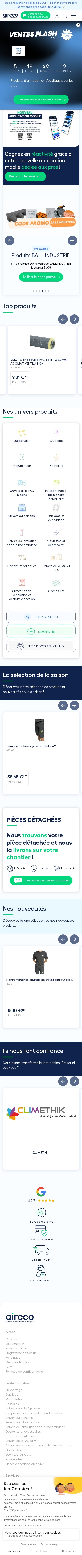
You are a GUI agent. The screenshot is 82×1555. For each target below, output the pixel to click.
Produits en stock (18, 1383)
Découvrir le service (24, 176)
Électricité (12, 1403)
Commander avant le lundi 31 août (39, 99)
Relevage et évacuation (22, 1422)
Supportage (14, 1390)
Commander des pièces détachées (46, 880)
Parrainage (13, 1357)
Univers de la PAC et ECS (22, 1440)
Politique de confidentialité (24, 1371)
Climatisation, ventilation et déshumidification (38, 1445)
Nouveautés (14, 1459)
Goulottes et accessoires (23, 1431)
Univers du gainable (19, 1417)
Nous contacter (16, 1348)
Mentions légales (17, 1362)
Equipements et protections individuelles (34, 1413)
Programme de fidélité (21, 1353)
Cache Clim (14, 1450)
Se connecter (15, 1343)
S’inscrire (12, 1339)
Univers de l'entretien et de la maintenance (35, 1427)
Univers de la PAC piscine (23, 1408)
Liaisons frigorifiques (20, 1436)
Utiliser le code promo (39, 277)
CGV (9, 1366)
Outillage (12, 1394)
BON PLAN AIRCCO (18, 1454)
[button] (9, 240)
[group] (41, 240)
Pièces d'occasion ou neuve (25, 1463)
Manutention (14, 1399)
